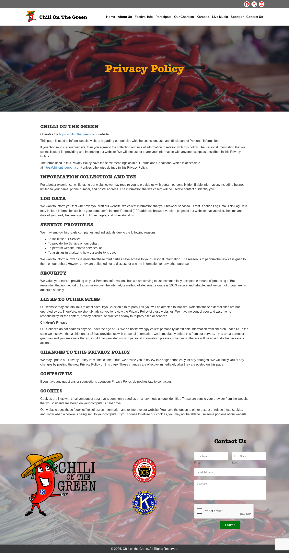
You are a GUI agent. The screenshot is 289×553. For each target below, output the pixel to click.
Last (234, 462)
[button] (246, 4)
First (197, 462)
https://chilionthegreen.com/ (78, 134)
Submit (230, 525)
